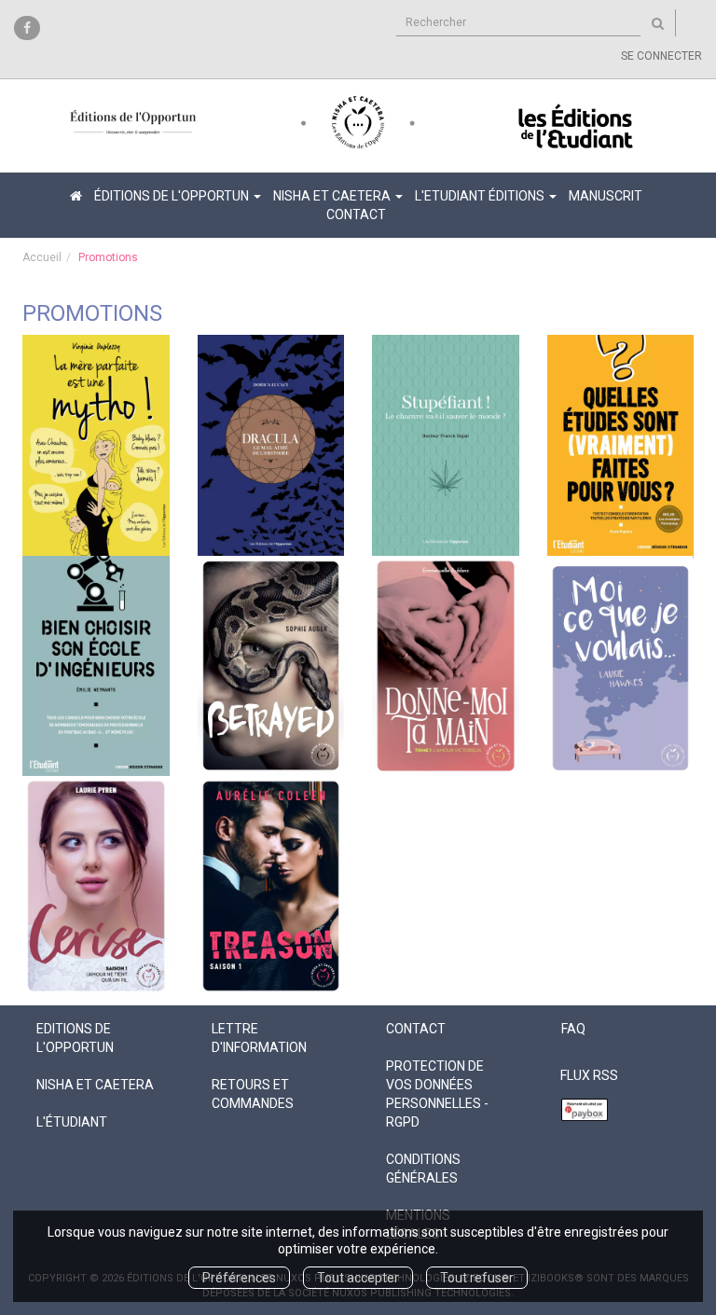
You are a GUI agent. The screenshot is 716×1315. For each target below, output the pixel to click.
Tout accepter (358, 1277)
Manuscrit (605, 195)
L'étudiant (71, 1121)
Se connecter (661, 55)
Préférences (239, 1277)
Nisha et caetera (95, 1084)
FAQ (573, 1028)
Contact (356, 214)
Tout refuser (477, 1277)
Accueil (42, 257)
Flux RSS (589, 1075)
